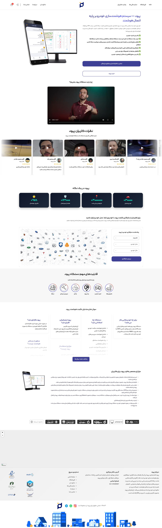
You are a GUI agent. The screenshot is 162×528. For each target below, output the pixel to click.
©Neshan (4, 465)
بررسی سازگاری (126, 259)
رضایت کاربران (122, 5)
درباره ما (34, 5)
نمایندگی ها (133, 5)
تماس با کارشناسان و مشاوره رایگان (111, 64)
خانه (150, 5)
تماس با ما (26, 5)
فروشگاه (143, 5)
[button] (2, 432)
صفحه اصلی (71, 477)
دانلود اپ (43, 5)
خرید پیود (112, 74)
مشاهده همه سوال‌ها (81, 359)
